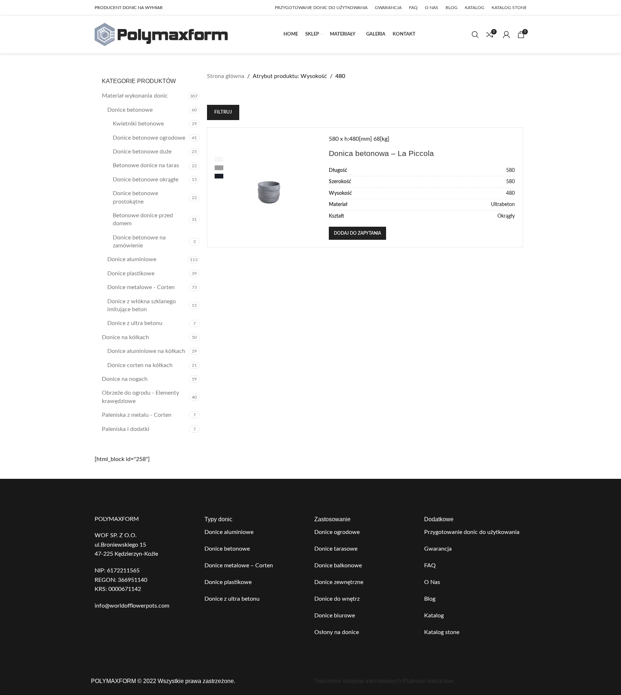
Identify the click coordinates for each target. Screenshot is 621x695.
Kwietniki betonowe (138, 124)
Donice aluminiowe (131, 259)
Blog (429, 599)
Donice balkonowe (338, 565)
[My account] (506, 34)
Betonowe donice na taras (146, 165)
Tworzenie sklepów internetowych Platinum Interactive (384, 681)
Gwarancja (438, 549)
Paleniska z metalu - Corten (136, 415)
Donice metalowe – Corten (238, 565)
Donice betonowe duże (142, 152)
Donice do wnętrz (337, 599)
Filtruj (223, 112)
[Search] (475, 34)
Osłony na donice (336, 632)
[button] (357, 233)
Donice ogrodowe (337, 532)
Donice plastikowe (130, 273)
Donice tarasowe (335, 549)
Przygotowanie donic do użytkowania (471, 532)
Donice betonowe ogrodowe (149, 138)
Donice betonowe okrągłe (145, 179)
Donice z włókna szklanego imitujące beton (141, 305)
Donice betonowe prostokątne (135, 197)
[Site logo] (161, 34)
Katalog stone (441, 632)
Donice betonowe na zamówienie (139, 241)
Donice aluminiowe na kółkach (146, 351)
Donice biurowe (334, 615)
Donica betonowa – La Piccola (381, 153)
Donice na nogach (125, 379)
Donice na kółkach (125, 337)
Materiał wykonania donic (135, 96)
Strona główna (225, 76)
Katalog (434, 615)
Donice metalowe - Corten (141, 287)
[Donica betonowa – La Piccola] (269, 187)
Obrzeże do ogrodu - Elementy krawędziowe (140, 397)
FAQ (430, 565)
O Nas (432, 582)
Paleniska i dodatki (125, 429)
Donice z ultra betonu (134, 323)
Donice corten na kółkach (140, 365)
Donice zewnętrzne (338, 582)
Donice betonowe (130, 110)
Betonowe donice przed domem (143, 219)
